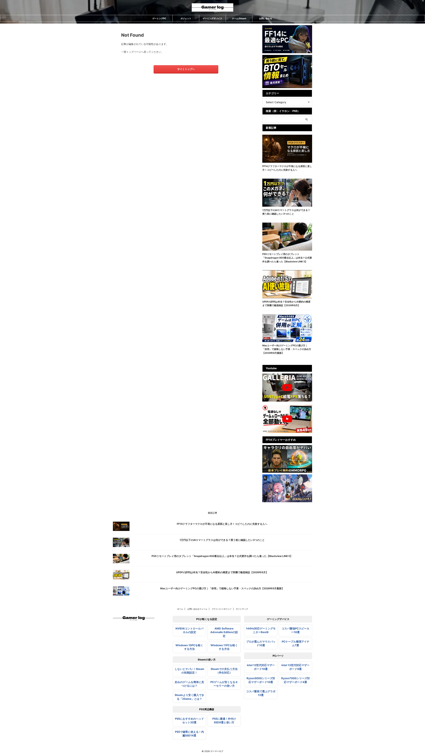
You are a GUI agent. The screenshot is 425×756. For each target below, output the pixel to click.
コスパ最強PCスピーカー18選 (295, 630)
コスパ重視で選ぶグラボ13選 (260, 693)
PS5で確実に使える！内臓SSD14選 (189, 733)
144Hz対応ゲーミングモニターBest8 (261, 630)
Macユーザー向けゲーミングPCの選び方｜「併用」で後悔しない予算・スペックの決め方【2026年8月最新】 (286, 349)
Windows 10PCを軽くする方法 (189, 647)
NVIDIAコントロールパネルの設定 (189, 630)
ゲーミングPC (159, 18)
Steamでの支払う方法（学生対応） (224, 670)
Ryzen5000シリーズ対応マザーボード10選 (261, 680)
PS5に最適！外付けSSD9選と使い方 (224, 720)
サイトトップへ (186, 69)
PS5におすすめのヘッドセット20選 (189, 720)
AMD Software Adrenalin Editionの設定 (224, 632)
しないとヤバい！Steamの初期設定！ (189, 670)
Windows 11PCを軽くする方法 (224, 647)
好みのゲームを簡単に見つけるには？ (189, 683)
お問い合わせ (265, 18)
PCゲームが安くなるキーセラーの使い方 (224, 683)
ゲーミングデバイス (212, 18)
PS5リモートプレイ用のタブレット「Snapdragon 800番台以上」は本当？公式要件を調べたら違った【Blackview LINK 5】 (287, 258)
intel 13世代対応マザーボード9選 (295, 666)
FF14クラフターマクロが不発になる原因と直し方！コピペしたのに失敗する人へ (222, 523)
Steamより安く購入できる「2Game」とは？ (189, 696)
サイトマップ (242, 609)
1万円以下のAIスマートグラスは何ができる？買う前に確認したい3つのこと (222, 540)
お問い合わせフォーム (197, 609)
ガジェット (185, 18)
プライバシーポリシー (222, 609)
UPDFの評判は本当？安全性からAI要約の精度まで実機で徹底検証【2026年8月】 (222, 572)
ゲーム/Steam (239, 18)
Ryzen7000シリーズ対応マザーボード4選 (295, 680)
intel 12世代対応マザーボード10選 (261, 666)
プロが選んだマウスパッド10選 (260, 643)
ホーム (180, 609)
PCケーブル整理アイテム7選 (295, 643)
